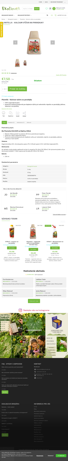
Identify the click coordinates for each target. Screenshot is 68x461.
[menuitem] (9, 15)
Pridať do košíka (17, 89)
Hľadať (37, 8)
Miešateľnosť (37, 429)
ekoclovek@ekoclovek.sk (43, 369)
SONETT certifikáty (7, 423)
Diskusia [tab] (29, 122)
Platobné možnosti (39, 413)
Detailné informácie (7, 109)
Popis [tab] (4, 122)
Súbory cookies (38, 422)
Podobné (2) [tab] (11, 122)
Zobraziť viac (34, 301)
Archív (5, 392)
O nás (40, 2)
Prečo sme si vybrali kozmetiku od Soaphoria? (15, 412)
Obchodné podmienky (57, 2)
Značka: (61, 75)
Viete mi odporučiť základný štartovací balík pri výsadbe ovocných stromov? (15, 385)
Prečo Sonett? (6, 429)
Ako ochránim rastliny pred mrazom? (12, 372)
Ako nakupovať (38, 439)
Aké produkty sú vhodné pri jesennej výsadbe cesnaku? (15, 378)
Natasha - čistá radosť (8, 407)
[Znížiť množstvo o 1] (3, 89)
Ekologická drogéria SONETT (9, 418)
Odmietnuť (50, 455)
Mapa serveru (38, 427)
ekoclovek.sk (40, 375)
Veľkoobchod (37, 425)
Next (64, 221)
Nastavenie (39, 455)
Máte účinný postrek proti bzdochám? (12, 367)
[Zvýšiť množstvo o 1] (6, 89)
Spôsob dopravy (38, 416)
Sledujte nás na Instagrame (36, 310)
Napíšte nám (37, 432)
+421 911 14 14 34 (41, 371)
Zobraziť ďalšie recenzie (59, 214)
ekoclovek (39, 378)
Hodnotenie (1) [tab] (20, 122)
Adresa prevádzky (39, 418)
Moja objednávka (38, 441)
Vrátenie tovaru (38, 434)
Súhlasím (61, 455)
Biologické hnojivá (32, 166)
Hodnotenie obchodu (34, 271)
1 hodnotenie (13, 73)
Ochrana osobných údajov (41, 420)
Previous (62, 221)
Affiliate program (39, 436)
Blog (46, 2)
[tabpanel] (12, 243)
